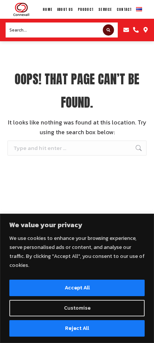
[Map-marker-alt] (145, 30)
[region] (77, 278)
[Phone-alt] (135, 30)
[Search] (108, 30)
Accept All (77, 288)
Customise (77, 308)
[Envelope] (126, 30)
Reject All (77, 328)
